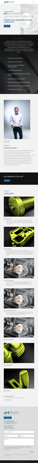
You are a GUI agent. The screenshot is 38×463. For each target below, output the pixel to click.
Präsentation (8, 417)
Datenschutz (12, 428)
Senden (32, 451)
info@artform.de (10, 421)
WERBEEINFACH (24, 461)
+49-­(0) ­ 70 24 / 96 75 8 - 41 (11, 422)
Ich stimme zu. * (8, 449)
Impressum (6, 428)
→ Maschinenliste (7, 399)
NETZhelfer (19, 461)
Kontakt (7, 26)
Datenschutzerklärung (7, 455)
